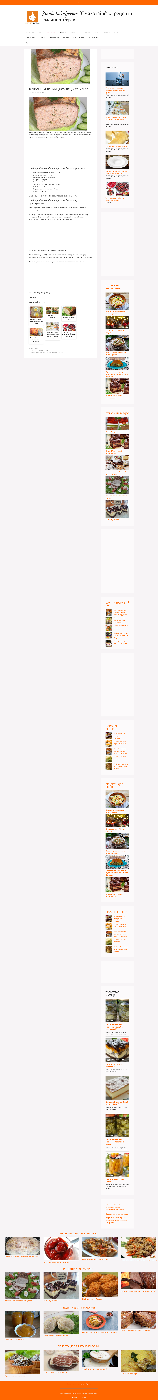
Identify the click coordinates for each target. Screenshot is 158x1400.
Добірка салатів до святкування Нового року (121, 635)
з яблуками (110, 1223)
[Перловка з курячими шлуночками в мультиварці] (138, 1248)
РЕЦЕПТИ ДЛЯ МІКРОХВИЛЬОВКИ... (79, 1346)
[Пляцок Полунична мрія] (117, 424)
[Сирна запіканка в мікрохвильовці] (61, 1360)
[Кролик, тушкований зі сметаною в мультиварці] (22, 1246)
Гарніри (96, 32)
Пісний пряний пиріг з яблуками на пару (136, 1330)
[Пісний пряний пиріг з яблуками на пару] (138, 1320)
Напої (116, 32)
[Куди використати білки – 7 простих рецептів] (117, 463)
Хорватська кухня (110, 1220)
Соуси (87, 32)
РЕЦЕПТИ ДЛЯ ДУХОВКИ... (79, 1269)
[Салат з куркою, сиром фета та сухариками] (109, 620)
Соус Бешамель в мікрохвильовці (94, 1369)
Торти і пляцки (78, 37)
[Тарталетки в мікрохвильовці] (22, 1362)
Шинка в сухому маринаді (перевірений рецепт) (138, 1291)
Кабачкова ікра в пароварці (14, 1339)
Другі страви (30, 37)
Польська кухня (111, 1214)
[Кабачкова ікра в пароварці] (22, 1324)
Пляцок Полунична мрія (114, 432)
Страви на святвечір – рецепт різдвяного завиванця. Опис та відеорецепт (117, 374)
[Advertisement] (61, 153)
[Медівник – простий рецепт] (100, 1285)
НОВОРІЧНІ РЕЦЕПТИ (112, 728)
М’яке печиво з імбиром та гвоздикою (119, 736)
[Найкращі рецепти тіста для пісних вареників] (117, 301)
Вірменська (117, 1207)
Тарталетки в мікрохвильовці (15, 1376)
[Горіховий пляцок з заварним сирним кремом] (109, 767)
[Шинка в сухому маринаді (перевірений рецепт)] (138, 1281)
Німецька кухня (116, 1212)
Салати (42, 37)
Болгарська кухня (110, 1207)
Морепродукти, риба (33, 32)
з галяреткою (123, 1220)
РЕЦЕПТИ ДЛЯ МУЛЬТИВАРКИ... (79, 1233)
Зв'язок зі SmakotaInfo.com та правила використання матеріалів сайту (79, 1393)
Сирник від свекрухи (113, 520)
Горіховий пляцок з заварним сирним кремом (121, 766)
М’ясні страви (51, 32)
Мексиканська (109, 1212)
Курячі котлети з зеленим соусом (56, 1335)
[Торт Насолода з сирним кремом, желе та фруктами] (109, 613)
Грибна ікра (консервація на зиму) (40, 350)
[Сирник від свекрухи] (117, 509)
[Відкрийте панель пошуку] (27, 43)
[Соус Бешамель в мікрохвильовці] (100, 1359)
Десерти (63, 32)
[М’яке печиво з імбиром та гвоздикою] (109, 736)
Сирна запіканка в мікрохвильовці (56, 1372)
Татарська (120, 1214)
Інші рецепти (93, 37)
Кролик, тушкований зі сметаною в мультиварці (22, 1256)
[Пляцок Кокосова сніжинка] (109, 759)
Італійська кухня (109, 1205)
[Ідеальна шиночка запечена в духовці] (117, 485)
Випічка (66, 37)
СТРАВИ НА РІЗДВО (117, 413)
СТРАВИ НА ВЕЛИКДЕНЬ (113, 287)
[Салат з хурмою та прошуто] (109, 628)
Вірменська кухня (112, 1209)
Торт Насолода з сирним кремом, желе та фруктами (120, 612)
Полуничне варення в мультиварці (56, 1262)
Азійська (116, 1205)
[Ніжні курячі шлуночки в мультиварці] (100, 1247)
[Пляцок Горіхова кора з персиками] (109, 744)
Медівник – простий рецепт (92, 1299)
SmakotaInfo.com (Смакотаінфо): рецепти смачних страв (87, 17)
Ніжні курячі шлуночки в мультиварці (95, 1259)
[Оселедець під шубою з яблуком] (109, 643)
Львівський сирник (71, 1384)
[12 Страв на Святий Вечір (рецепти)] (117, 322)
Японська (117, 1220)
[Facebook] (78, 2)
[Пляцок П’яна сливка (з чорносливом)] (117, 386)
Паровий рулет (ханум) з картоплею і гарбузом (99, 1332)
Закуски (107, 32)
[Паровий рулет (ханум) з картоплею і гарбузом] (100, 1321)
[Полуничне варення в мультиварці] (61, 1249)
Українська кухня (116, 1217)
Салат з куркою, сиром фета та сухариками (119, 620)
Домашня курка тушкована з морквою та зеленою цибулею (47, 352)
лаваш (116, 1222)
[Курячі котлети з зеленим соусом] (61, 1322)
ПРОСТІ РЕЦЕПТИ (116, 911)
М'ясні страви (34, 348)
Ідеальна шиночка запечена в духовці (18, 1301)
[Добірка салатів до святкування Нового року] (109, 636)
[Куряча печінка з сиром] (138, 1361)
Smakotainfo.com (78, 1397)
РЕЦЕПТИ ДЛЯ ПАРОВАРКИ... (79, 1307)
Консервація (54, 37)
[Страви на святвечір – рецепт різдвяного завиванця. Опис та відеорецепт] (117, 364)
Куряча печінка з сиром (129, 1374)
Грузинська (121, 1209)
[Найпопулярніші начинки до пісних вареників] (117, 343)
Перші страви (75, 32)
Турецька (126, 1214)
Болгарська (121, 1205)
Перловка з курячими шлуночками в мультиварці (139, 1260)
